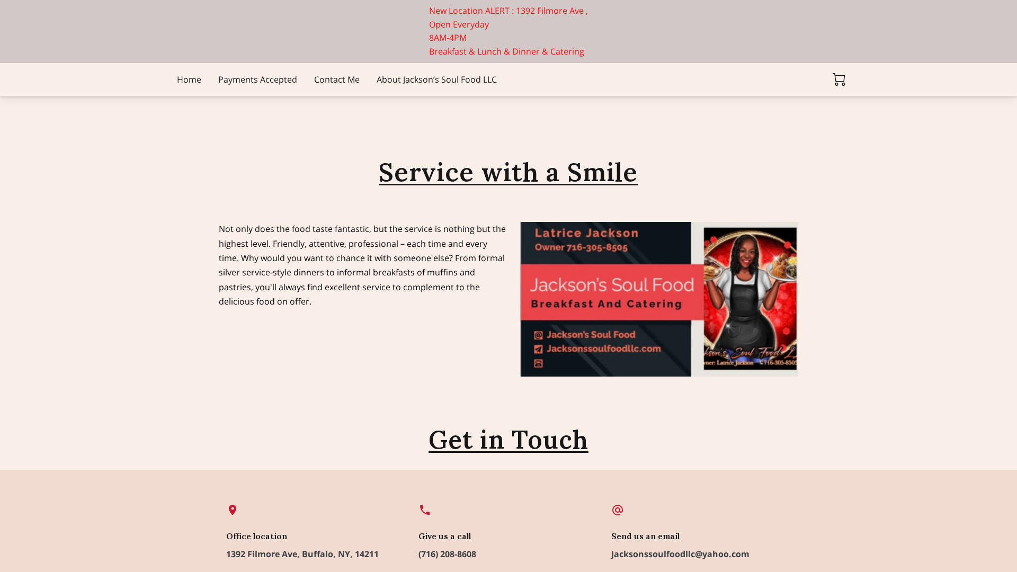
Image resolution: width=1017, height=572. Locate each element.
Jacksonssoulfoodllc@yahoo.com (680, 554)
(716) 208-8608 (447, 554)
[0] (839, 79)
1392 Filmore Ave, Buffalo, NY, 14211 (302, 554)
